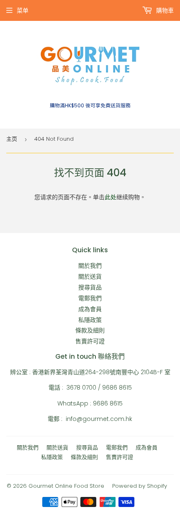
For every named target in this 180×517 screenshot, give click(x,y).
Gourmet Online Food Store (66, 486)
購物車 (164, 10)
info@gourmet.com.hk (99, 419)
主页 (11, 139)
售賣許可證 (90, 341)
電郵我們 (90, 298)
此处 (110, 197)
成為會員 (90, 309)
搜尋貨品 (90, 287)
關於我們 (90, 265)
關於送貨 (90, 276)
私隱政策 (90, 320)
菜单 (22, 10)
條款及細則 (90, 330)
